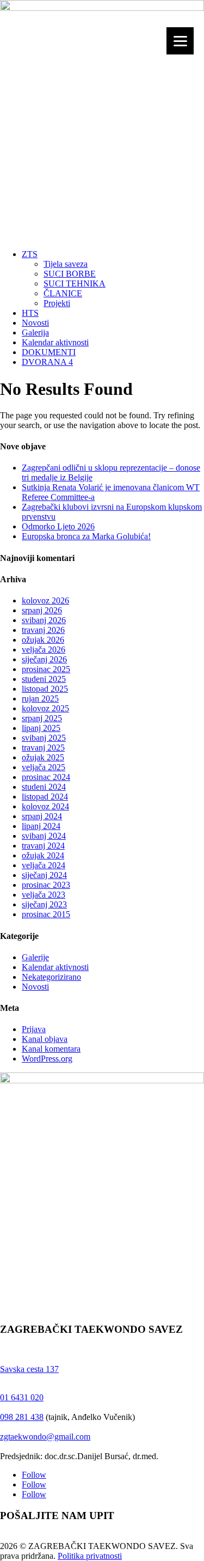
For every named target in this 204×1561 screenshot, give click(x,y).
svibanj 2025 (44, 737)
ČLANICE (63, 293)
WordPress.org (47, 1058)
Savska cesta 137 (29, 1369)
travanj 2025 (43, 747)
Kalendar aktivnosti (55, 342)
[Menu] (180, 40)
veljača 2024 (43, 865)
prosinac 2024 (46, 777)
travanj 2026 (43, 630)
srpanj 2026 (42, 610)
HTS (30, 313)
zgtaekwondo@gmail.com (45, 1436)
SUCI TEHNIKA (75, 283)
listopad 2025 (45, 688)
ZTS (30, 254)
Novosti (35, 322)
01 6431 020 (22, 1397)
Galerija (35, 332)
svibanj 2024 (44, 835)
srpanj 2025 (42, 718)
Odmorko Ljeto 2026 (58, 526)
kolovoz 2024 (45, 806)
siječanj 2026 (44, 659)
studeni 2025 (44, 679)
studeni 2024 (44, 786)
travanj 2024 (43, 845)
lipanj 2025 (41, 728)
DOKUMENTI (49, 352)
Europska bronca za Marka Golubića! (86, 536)
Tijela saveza (66, 264)
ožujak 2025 (43, 757)
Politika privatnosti (90, 1555)
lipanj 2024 (41, 826)
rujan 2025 (40, 698)
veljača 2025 (43, 767)
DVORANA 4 (47, 362)
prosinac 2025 (46, 669)
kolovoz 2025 (45, 708)
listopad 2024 (45, 796)
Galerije (35, 957)
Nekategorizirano (51, 976)
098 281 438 (22, 1417)
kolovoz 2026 (45, 600)
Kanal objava (44, 1039)
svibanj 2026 (44, 620)
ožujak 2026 (43, 639)
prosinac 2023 (46, 884)
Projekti (57, 303)
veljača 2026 (43, 649)
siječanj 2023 (44, 904)
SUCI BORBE (70, 273)
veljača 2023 (43, 894)
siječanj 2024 (44, 875)
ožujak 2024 (43, 855)
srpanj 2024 (42, 816)
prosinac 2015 (46, 914)
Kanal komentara (51, 1048)
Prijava (34, 1029)
